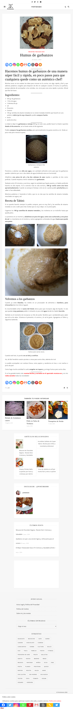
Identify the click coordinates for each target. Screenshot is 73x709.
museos (20, 662)
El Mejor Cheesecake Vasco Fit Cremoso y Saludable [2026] (35, 548)
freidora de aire (24, 654)
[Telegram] (29, 64)
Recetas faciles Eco (37, 52)
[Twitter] (10, 64)
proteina (37, 666)
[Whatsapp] (18, 64)
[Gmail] (25, 64)
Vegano (20, 682)
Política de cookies (55, 701)
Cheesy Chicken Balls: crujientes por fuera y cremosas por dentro (26, 471)
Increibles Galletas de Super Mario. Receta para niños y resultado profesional (47, 443)
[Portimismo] (10, 6)
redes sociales (10, 376)
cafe (40, 638)
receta (28, 670)
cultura (41, 646)
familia (33, 650)
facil (26, 650)
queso (46, 666)
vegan (44, 678)
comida (40, 642)
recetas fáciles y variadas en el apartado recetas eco (42, 373)
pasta (20, 666)
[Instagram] (14, 64)
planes (27, 666)
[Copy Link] (49, 705)
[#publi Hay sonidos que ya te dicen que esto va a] (24, 505)
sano (44, 670)
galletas (44, 654)
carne (47, 638)
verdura (30, 682)
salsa (37, 670)
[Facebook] (7, 64)
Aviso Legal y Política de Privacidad (27, 604)
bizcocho (31, 638)
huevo (28, 658)
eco (19, 650)
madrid (36, 658)
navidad (30, 662)
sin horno (33, 674)
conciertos (22, 646)
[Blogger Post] (33, 64)
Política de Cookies (22, 609)
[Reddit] (21, 64)
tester (20, 678)
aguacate (21, 638)
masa (44, 658)
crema (32, 646)
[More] (40, 64)
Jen (9, 388)
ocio (46, 662)
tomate (35, 678)
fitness (50, 650)
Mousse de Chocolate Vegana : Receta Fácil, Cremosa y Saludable (26, 453)
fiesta (42, 650)
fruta (35, 654)
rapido (20, 670)
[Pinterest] (36, 64)
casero (20, 642)
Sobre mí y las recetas (23, 613)
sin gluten (22, 674)
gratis (20, 658)
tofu (27, 678)
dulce (49, 646)
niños (38, 662)
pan (52, 662)
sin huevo (44, 674)
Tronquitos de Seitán (55, 421)
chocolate (30, 642)
